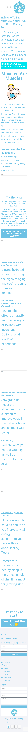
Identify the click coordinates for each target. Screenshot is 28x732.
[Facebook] (8, 726)
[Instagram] (19, 726)
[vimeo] (16, 726)
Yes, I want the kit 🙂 (14, 622)
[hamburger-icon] (9, 7)
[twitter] (12, 726)
